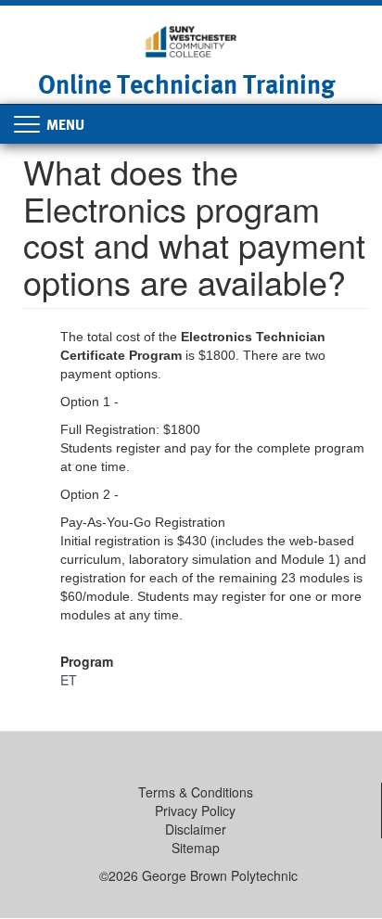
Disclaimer (195, 829)
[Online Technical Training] (191, 40)
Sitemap (196, 847)
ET (68, 679)
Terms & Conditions (195, 792)
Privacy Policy (195, 810)
